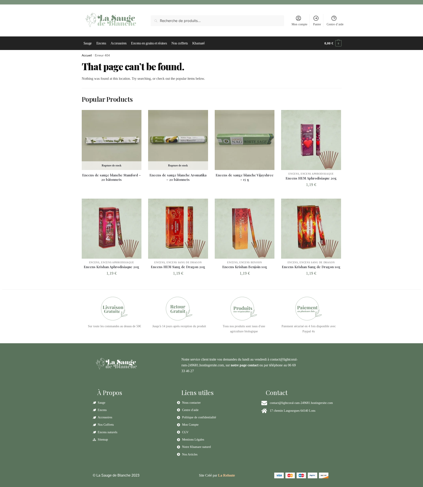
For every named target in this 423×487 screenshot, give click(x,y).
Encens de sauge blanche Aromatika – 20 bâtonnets (178, 177)
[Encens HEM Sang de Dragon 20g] (178, 229)
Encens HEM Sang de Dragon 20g (178, 267)
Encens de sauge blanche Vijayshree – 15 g (245, 177)
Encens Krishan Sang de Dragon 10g (311, 267)
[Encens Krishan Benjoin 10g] (245, 229)
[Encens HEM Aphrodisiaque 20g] (311, 140)
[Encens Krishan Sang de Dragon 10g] (311, 229)
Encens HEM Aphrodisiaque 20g (311, 178)
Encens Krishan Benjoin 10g (244, 267)
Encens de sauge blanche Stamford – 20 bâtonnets (111, 177)
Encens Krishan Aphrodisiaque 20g (111, 267)
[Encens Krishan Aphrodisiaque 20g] (112, 229)
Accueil (87, 55)
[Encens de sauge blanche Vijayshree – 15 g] (245, 140)
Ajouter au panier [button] (311, 194)
